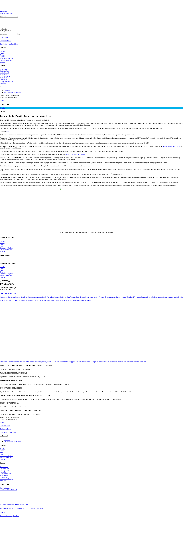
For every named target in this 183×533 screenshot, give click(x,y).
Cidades (2, 51)
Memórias (3, 83)
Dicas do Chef (4, 73)
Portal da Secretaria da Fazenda (171, 146)
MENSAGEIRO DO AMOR (13, 92)
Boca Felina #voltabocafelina (9, 44)
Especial (2, 62)
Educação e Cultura (6, 60)
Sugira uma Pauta (5, 41)
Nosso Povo (3, 74)
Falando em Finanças (6, 81)
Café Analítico (4, 71)
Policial (2, 53)
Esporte (2, 57)
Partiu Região (4, 78)
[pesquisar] (19, 34)
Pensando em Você (5, 76)
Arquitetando (4, 69)
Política (2, 55)
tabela (8, 131)
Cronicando (3, 79)
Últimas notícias (5, 37)
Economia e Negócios (6, 58)
